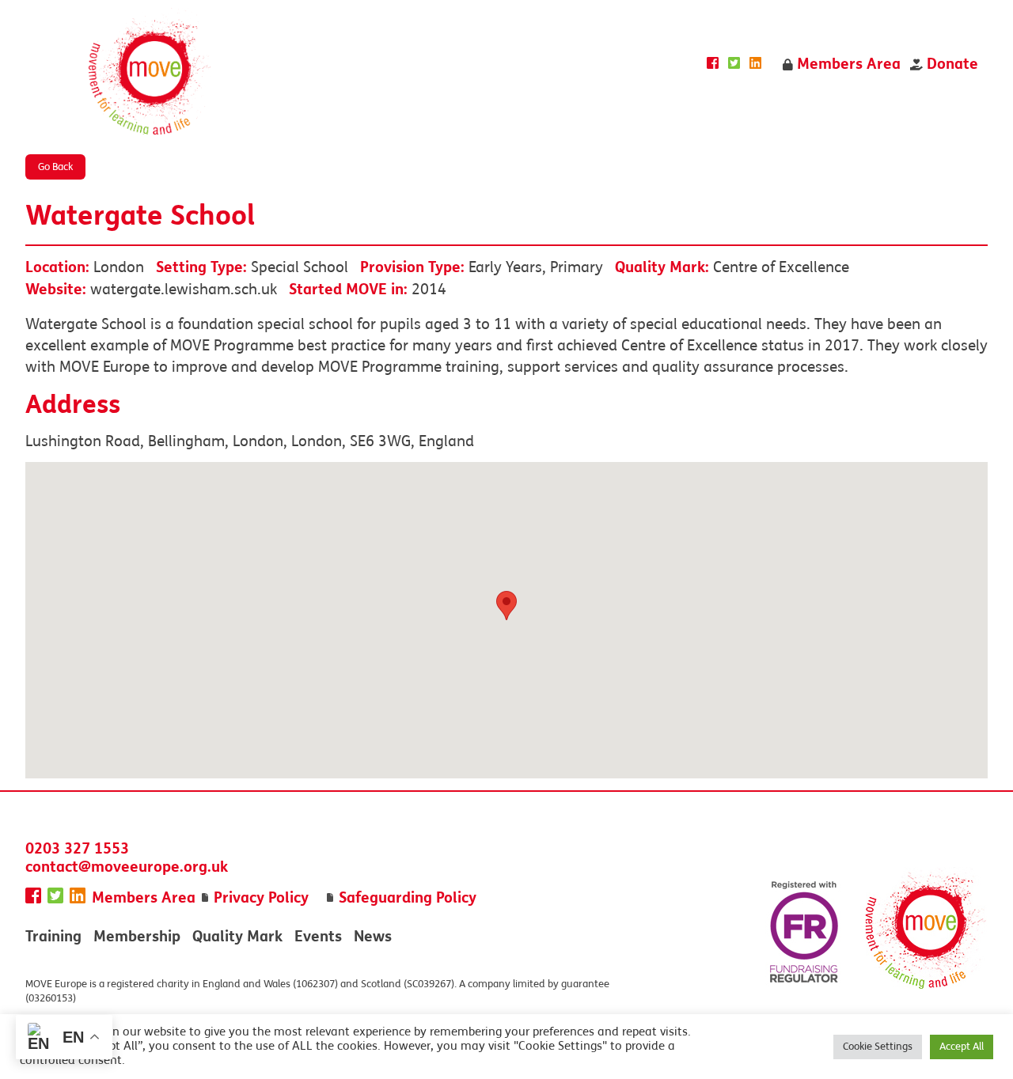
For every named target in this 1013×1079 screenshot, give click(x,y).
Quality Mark (237, 936)
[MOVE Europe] (150, 73)
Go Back (55, 167)
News (373, 936)
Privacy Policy (261, 897)
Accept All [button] (961, 1046)
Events (318, 936)
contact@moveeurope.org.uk (126, 867)
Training (53, 936)
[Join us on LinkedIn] (755, 64)
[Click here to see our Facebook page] (713, 64)
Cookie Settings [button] (877, 1046)
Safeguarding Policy (407, 897)
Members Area (847, 64)
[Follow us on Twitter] (734, 64)
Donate (950, 64)
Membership (136, 936)
